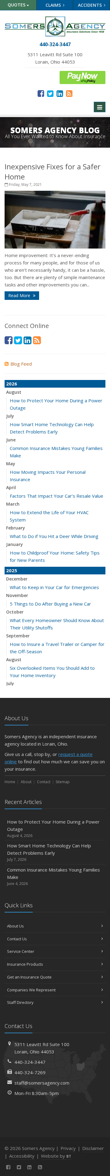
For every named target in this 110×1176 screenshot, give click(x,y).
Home (10, 781)
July (10, 416)
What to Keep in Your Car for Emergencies (54, 587)
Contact (43, 781)
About (26, 781)
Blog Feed (21, 364)
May (10, 463)
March (13, 504)
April (11, 487)
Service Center (20, 951)
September (18, 636)
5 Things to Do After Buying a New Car (50, 604)
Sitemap (63, 781)
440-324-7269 (30, 1072)
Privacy (68, 1148)
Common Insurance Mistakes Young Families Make (53, 876)
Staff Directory (20, 1002)
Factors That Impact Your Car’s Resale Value (56, 496)
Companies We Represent (31, 990)
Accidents (90, 5)
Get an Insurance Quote (29, 977)
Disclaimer (93, 1148)
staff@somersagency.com (41, 1083)
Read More (19, 295)
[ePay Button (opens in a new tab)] (82, 77)
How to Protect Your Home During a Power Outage (53, 828)
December (17, 579)
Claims (54, 5)
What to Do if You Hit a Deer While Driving (54, 536)
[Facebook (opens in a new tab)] (41, 93)
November (17, 595)
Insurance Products (25, 964)
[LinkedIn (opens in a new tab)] (60, 93)
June (11, 440)
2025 (11, 570)
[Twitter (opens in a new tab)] (50, 93)
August (13, 392)
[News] (69, 93)
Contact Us (17, 939)
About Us (15, 926)
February (15, 528)
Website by (56, 1156)
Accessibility (22, 1156)
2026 (11, 384)
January (14, 544)
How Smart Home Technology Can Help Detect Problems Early (49, 852)
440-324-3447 (30, 1062)
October (15, 612)
